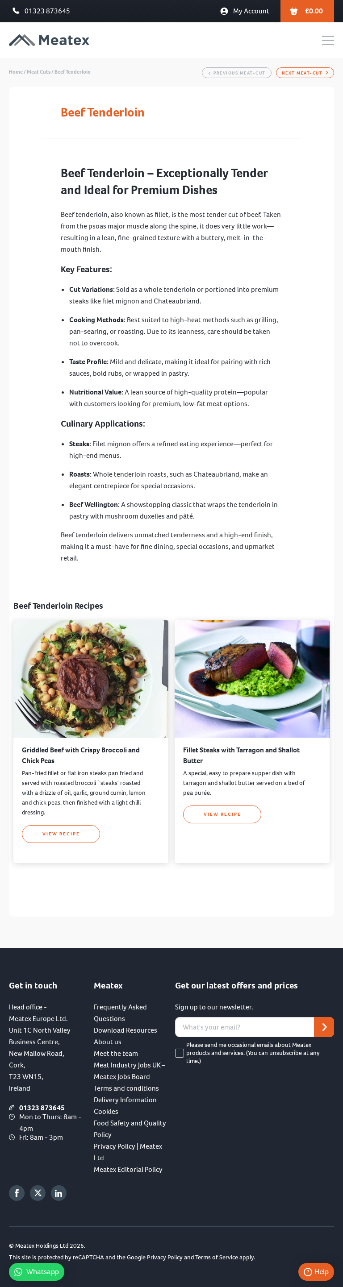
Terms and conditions (126, 1088)
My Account (251, 11)
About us (107, 1041)
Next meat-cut (302, 73)
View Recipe (61, 833)
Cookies (106, 1111)
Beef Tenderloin (72, 71)
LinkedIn (59, 1193)
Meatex (49, 40)
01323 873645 (47, 11)
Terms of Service (216, 1257)
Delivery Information (125, 1099)
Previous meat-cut (239, 73)
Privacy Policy (165, 1257)
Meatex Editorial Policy (128, 1169)
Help (321, 1271)
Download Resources (125, 1030)
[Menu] (328, 40)
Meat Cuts (38, 71)
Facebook (17, 1193)
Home (16, 71)
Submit (324, 1027)
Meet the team (116, 1053)
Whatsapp (42, 1271)
